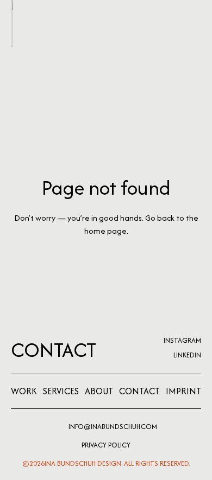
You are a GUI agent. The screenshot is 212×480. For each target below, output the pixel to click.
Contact (53, 350)
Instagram (182, 340)
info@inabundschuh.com (112, 426)
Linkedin (187, 355)
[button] (195, 23)
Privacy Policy (106, 445)
